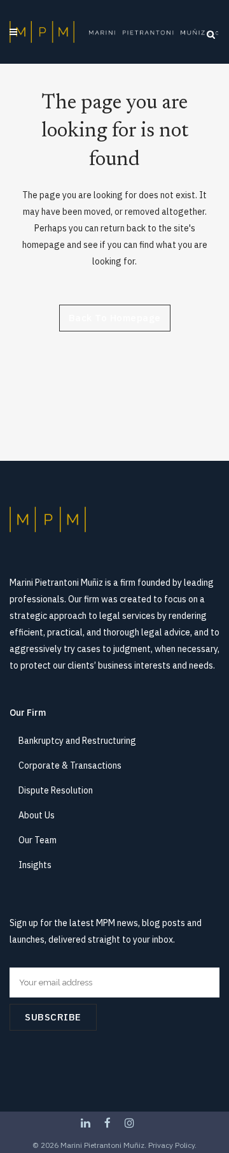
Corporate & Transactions (69, 765)
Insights (35, 865)
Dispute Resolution (55, 790)
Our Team (37, 840)
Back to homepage (115, 318)
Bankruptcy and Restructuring (77, 740)
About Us (36, 815)
